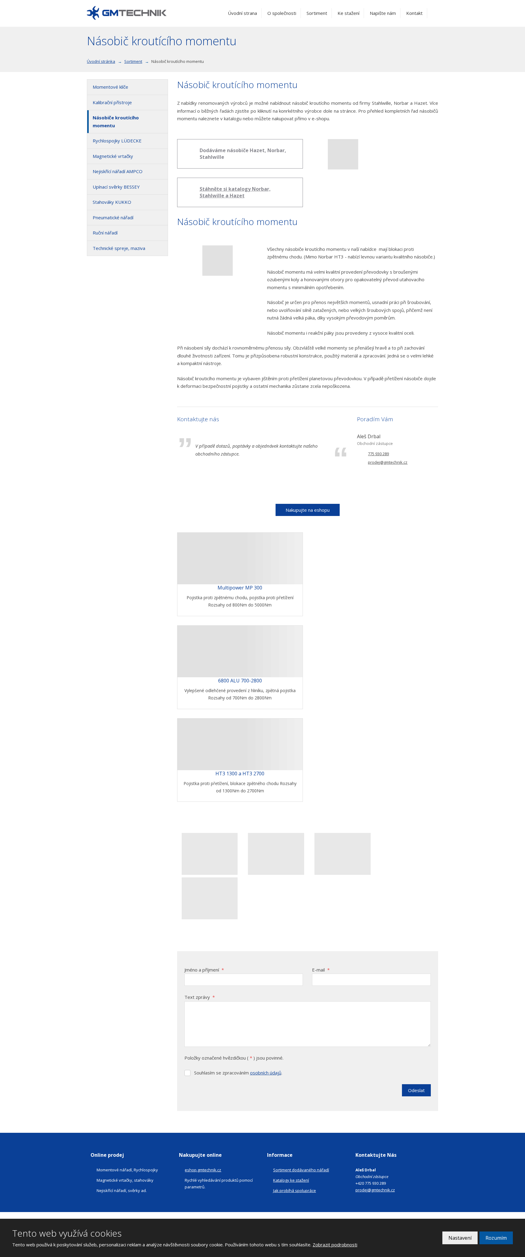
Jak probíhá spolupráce (294, 1190)
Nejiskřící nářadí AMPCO (117, 171)
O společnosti (281, 13)
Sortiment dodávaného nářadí (301, 1170)
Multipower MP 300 (240, 587)
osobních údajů (265, 1073)
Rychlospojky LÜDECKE (117, 141)
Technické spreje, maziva (119, 248)
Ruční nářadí (105, 233)
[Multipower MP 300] (240, 558)
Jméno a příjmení (204, 970)
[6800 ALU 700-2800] (240, 651)
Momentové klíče (110, 87)
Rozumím (496, 1238)
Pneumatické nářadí (113, 217)
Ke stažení (348, 13)
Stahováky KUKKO (112, 202)
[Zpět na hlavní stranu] (127, 13)
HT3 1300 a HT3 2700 (239, 773)
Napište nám (383, 13)
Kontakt (414, 13)
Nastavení (460, 1238)
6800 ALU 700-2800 (240, 680)
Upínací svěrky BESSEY (116, 187)
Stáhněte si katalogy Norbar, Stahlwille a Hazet (235, 192)
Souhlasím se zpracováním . (238, 1073)
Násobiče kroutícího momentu (116, 121)
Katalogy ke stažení (291, 1180)
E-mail (321, 970)
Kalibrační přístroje (112, 102)
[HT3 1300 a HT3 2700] (240, 744)
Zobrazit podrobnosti (335, 1245)
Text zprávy (199, 997)
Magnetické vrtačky (113, 156)
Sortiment (317, 13)
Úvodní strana (242, 13)
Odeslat (416, 1090)
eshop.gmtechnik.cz (203, 1170)
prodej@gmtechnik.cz (375, 1190)
